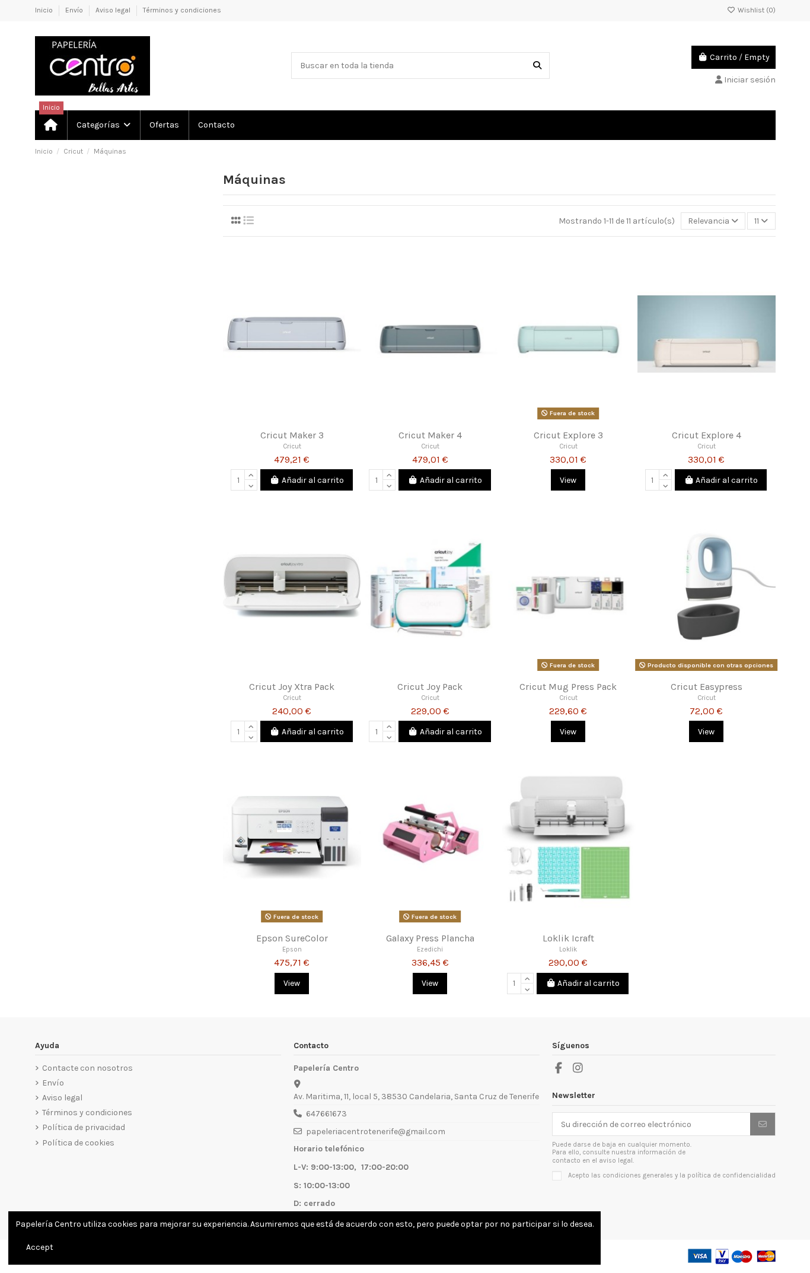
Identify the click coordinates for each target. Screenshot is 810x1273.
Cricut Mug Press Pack (568, 686)
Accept (39, 1247)
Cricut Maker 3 (292, 435)
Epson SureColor (292, 938)
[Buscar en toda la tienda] (537, 65)
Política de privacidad (83, 1127)
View (568, 480)
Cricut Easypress (706, 686)
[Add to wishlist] (274, 419)
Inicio (45, 10)
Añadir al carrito (313, 480)
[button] (102, 125)
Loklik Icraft (568, 938)
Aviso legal (113, 10)
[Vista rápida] (309, 419)
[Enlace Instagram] (578, 1068)
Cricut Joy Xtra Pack (291, 686)
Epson (292, 949)
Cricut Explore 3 (568, 435)
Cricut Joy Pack (430, 686)
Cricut (292, 446)
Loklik (568, 949)
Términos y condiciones (182, 10)
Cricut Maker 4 (430, 435)
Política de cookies (78, 1143)
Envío (75, 10)
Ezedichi (430, 949)
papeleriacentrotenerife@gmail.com (375, 1131)
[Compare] (291, 419)
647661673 (326, 1114)
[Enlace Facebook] (559, 1068)
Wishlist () (756, 10)
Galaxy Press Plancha (430, 938)
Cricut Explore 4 (706, 435)
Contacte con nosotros (87, 1068)
